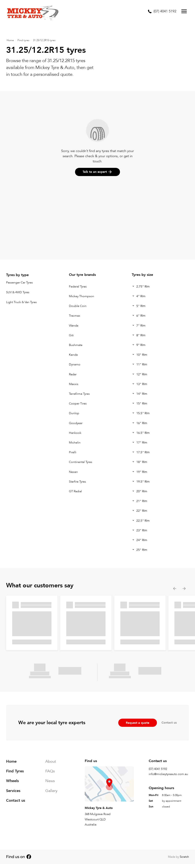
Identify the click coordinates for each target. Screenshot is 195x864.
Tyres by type (17, 274)
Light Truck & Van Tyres (21, 302)
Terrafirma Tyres (79, 394)
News (50, 780)
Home (10, 40)
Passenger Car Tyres (19, 283)
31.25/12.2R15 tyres (44, 40)
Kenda (73, 355)
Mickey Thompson (81, 296)
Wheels (12, 780)
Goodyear (75, 423)
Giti (71, 335)
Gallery (51, 790)
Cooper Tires (78, 404)
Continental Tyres (80, 462)
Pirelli (72, 452)
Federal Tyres (78, 286)
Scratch (184, 857)
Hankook (75, 433)
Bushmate (75, 345)
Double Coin (77, 306)
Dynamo (74, 365)
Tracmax (74, 316)
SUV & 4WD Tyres (17, 292)
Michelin (75, 442)
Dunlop (74, 413)
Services (13, 790)
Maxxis (73, 384)
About (50, 761)
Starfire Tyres (77, 482)
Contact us (169, 723)
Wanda (73, 325)
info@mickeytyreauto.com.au (168, 774)
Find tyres (23, 40)
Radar (73, 374)
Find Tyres (15, 771)
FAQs (50, 771)
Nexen (73, 472)
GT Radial (75, 491)
